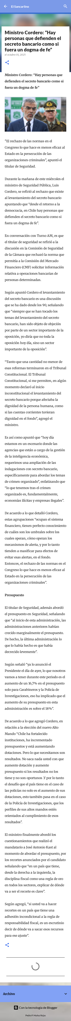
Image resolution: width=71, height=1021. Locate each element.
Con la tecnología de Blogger (37, 1007)
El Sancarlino (20, 6)
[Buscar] (65, 6)
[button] (7, 62)
